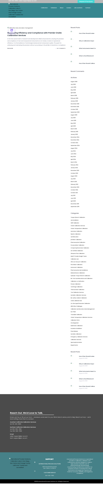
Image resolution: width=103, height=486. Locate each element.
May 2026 (73, 90)
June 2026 (73, 87)
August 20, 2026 (83, 381)
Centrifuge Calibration (76, 287)
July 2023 (73, 179)
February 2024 (74, 165)
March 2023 (74, 181)
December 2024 (75, 137)
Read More (10, 48)
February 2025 (74, 131)
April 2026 (73, 92)
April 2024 (73, 159)
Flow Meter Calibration (76, 264)
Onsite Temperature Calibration (79, 228)
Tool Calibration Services (77, 292)
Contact (87, 8)
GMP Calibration (75, 223)
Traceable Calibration (76, 314)
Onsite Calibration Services (78, 225)
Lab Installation (75, 220)
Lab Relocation (74, 237)
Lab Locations (78, 8)
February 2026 (74, 98)
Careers (68, 8)
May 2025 (73, 123)
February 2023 (74, 184)
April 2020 (73, 201)
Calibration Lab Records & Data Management (83, 309)
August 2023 (74, 176)
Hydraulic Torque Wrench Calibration (80, 275)
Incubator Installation (76, 328)
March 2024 (74, 162)
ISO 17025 (73, 312)
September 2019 (75, 206)
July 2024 (73, 151)
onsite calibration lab (76, 300)
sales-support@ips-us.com (19, 436)
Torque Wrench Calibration (78, 217)
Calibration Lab (75, 259)
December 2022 (75, 187)
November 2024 (75, 140)
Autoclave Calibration (76, 231)
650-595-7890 (49, 475)
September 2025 (75, 112)
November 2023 (75, 170)
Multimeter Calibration (77, 325)
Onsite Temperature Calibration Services (81, 317)
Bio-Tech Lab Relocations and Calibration (81, 278)
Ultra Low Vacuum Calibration (78, 262)
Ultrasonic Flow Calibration (78, 253)
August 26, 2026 (83, 366)
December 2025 (75, 104)
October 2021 (74, 192)
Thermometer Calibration (77, 289)
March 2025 (74, 129)
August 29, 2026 (83, 358)
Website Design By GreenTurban (10, 484)
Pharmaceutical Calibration (78, 242)
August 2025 (74, 115)
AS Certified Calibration (77, 250)
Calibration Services (76, 339)
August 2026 (74, 81)
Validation (54, 8)
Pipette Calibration (76, 234)
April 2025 (73, 126)
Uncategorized (74, 323)
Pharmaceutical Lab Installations (79, 270)
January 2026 (74, 101)
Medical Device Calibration (78, 273)
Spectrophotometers (76, 342)
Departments (74, 345)
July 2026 (73, 84)
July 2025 (73, 117)
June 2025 (73, 120)
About (61, 8)
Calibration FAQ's (75, 320)
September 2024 (75, 145)
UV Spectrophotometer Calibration (80, 248)
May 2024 (73, 156)
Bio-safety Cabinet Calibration (79, 298)
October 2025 (74, 109)
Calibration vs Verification (77, 281)
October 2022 (74, 190)
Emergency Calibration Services (79, 337)
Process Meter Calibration (77, 245)
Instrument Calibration (77, 267)
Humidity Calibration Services (78, 295)
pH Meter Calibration (76, 239)
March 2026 (74, 95)
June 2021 (73, 198)
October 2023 (74, 173)
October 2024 (74, 142)
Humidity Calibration (76, 334)
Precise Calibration (76, 284)
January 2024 (74, 167)
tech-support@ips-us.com (18, 438)
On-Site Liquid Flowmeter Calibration (80, 303)
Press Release (74, 331)
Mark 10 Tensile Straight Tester (79, 256)
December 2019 (75, 204)
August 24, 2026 (83, 373)
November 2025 (75, 106)
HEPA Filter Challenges (76, 306)
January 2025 (74, 134)
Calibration (44, 8)
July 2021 (73, 195)
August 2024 (74, 148)
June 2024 (73, 154)
